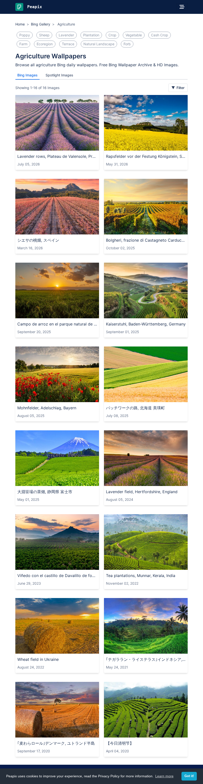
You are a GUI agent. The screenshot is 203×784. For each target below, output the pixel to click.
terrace (68, 44)
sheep (44, 35)
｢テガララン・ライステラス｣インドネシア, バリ (146, 659)
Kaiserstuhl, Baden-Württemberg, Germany (146, 324)
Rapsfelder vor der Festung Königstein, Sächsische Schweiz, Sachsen (146, 156)
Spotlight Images (59, 75)
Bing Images (27, 75)
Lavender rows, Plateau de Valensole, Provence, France (57, 156)
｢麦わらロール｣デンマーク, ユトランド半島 (56, 743)
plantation (91, 35)
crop (112, 35)
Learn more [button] (164, 776)
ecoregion (45, 44)
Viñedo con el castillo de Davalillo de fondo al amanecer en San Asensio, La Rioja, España (57, 575)
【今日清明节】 (120, 743)
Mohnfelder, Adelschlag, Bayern (46, 407)
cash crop (159, 35)
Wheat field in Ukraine (38, 659)
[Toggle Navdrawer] (182, 7)
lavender (66, 35)
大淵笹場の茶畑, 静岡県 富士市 (44, 491)
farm (23, 44)
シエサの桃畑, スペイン (38, 240)
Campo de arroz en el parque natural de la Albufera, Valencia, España (57, 324)
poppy (24, 35)
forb (127, 44)
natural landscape (98, 44)
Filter (180, 88)
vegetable (134, 35)
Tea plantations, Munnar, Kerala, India (140, 575)
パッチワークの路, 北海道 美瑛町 (135, 407)
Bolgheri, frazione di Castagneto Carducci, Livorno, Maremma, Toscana (146, 240)
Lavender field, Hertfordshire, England (142, 491)
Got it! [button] (189, 776)
